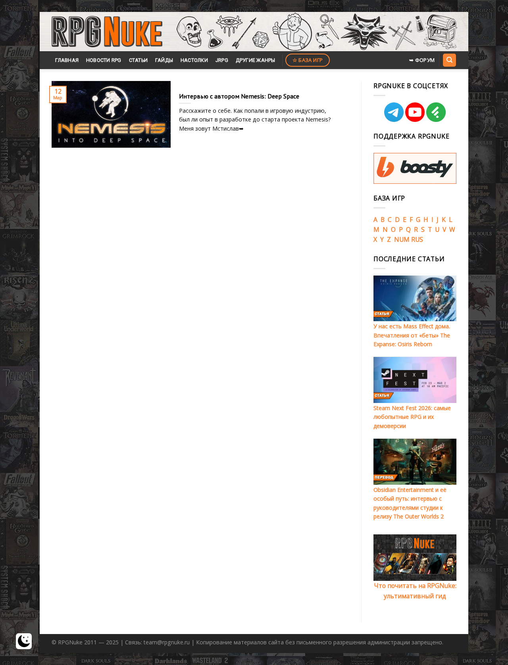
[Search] (449, 60)
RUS (417, 239)
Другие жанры (255, 60)
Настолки (194, 60)
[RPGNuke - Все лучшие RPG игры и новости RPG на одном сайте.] (107, 32)
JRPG (222, 60)
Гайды (164, 60)
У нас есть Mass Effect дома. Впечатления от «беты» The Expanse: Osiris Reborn (411, 335)
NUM (402, 239)
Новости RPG (103, 60)
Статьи (138, 60)
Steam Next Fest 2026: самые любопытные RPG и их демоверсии (412, 417)
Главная (67, 60)
